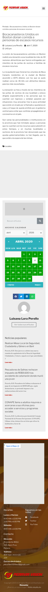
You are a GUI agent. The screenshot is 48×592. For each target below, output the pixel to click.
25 (40, 273)
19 (8, 273)
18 (40, 266)
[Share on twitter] (21, 296)
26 (8, 279)
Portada (5, 27)
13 (13, 266)
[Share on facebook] (15, 296)
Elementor (24, 585)
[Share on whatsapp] (32, 296)
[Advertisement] (24, 174)
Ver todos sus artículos (24, 325)
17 (35, 266)
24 (35, 273)
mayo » (38, 285)
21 (18, 273)
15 (24, 266)
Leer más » (8, 362)
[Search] (40, 221)
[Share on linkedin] (27, 296)
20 (13, 273)
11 (40, 260)
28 (18, 279)
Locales (8, 146)
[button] (43, 8)
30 (29, 279)
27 (13, 279)
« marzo (10, 285)
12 (8, 266)
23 (29, 273)
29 (24, 279)
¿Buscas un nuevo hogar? (24, 587)
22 (24, 273)
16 (29, 266)
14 (18, 266)
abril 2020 (24, 241)
